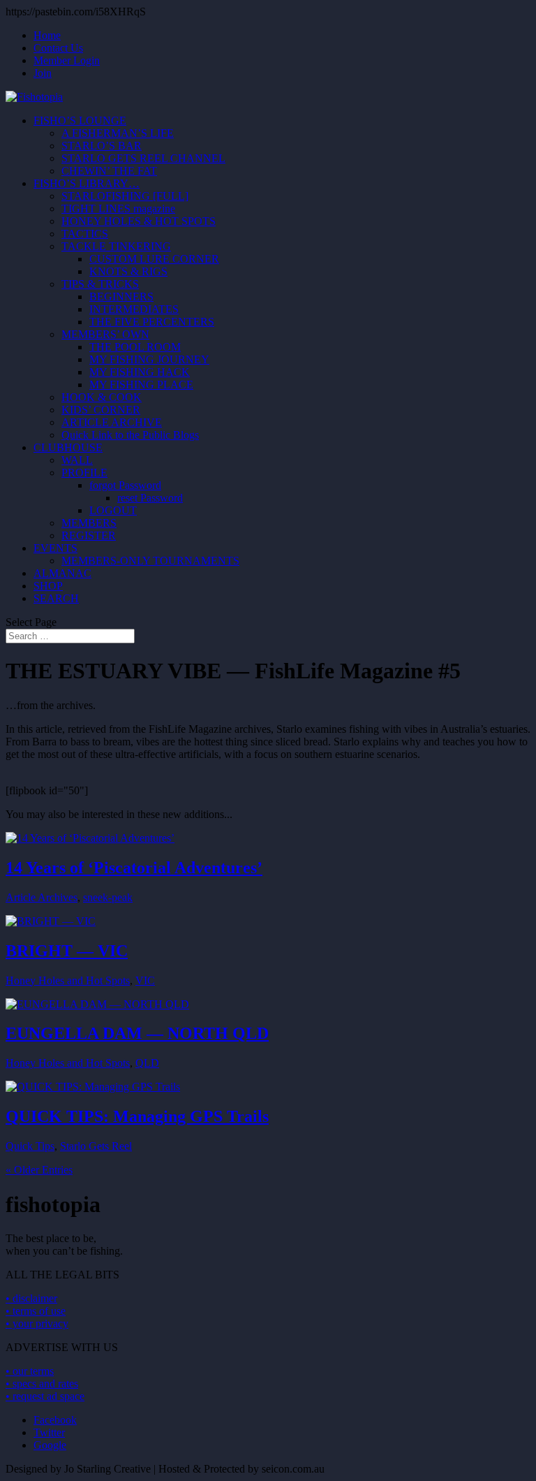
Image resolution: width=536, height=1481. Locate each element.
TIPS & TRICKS (100, 284)
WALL (77, 460)
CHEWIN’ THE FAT (109, 171)
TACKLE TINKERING (116, 246)
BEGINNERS (121, 296)
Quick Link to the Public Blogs (130, 435)
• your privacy (37, 1323)
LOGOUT (113, 510)
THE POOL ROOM (135, 347)
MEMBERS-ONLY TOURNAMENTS (150, 561)
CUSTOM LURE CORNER (154, 259)
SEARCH (56, 598)
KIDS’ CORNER (100, 410)
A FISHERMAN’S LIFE (117, 133)
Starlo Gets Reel (96, 1146)
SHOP (48, 586)
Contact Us (58, 48)
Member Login (67, 60)
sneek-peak (108, 897)
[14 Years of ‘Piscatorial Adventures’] (90, 838)
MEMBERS (89, 523)
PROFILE (84, 473)
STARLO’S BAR (101, 146)
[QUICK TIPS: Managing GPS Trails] (93, 1087)
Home (47, 35)
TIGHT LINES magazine (118, 208)
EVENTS (55, 548)
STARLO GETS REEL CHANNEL (143, 158)
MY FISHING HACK (139, 372)
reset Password (150, 498)
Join (43, 73)
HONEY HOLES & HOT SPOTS (138, 221)
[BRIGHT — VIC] (51, 921)
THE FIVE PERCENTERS (151, 322)
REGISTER (88, 535)
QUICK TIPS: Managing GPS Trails (137, 1116)
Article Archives (41, 897)
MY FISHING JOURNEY (149, 359)
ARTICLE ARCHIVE (111, 422)
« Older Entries (39, 1170)
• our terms (30, 1371)
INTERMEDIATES (134, 309)
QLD (147, 1063)
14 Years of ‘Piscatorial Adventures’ (134, 868)
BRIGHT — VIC (67, 951)
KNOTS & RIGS (128, 271)
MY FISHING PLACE (141, 385)
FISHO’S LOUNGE (80, 120)
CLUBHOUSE (68, 447)
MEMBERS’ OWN (105, 334)
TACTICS (84, 234)
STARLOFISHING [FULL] (124, 196)
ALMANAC (62, 573)
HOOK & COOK (101, 397)
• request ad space (45, 1396)
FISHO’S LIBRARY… (87, 183)
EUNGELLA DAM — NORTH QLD (137, 1033)
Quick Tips (30, 1146)
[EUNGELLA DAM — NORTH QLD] (97, 1004)
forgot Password (125, 485)
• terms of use (36, 1311)
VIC (145, 980)
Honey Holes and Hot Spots (68, 980)
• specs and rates (42, 1383)
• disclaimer (31, 1298)
